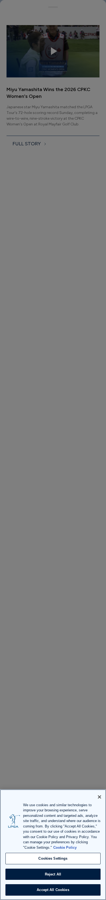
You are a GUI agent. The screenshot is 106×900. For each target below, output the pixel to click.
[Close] (99, 797)
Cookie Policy (65, 847)
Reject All (53, 874)
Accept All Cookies (53, 890)
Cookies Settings (52, 858)
